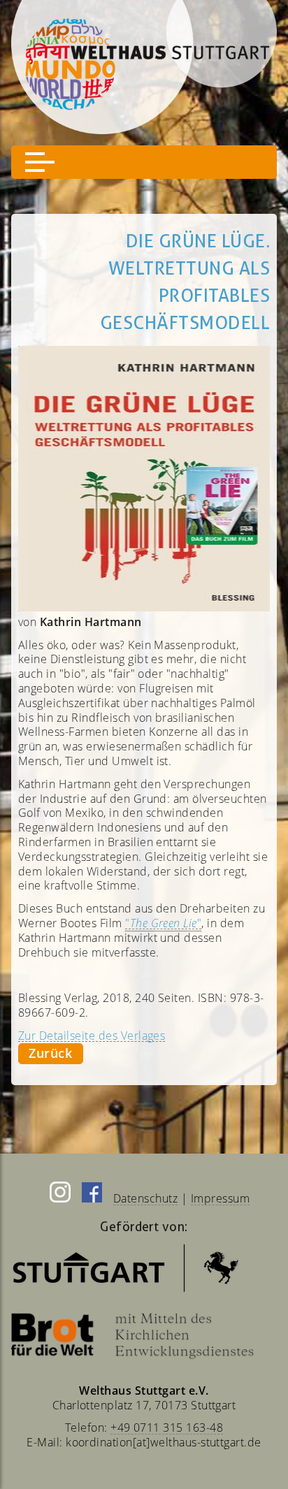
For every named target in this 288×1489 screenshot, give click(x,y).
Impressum (220, 1198)
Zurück (50, 1053)
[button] (40, 162)
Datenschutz (145, 1198)
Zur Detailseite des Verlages (91, 1035)
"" (163, 923)
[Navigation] (144, 162)
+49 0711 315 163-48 (166, 1427)
